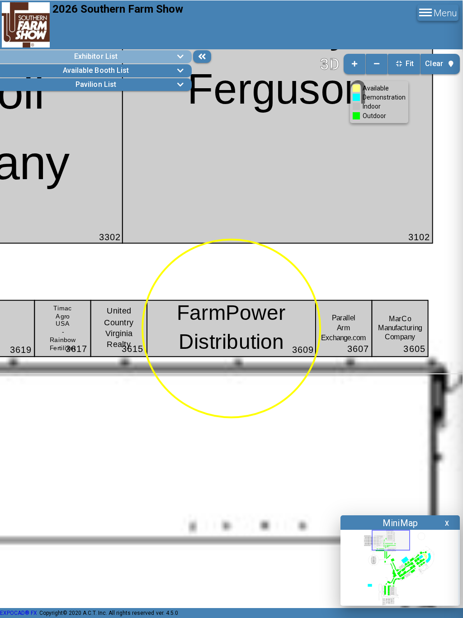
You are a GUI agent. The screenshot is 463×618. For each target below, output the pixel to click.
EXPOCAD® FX (18, 613)
